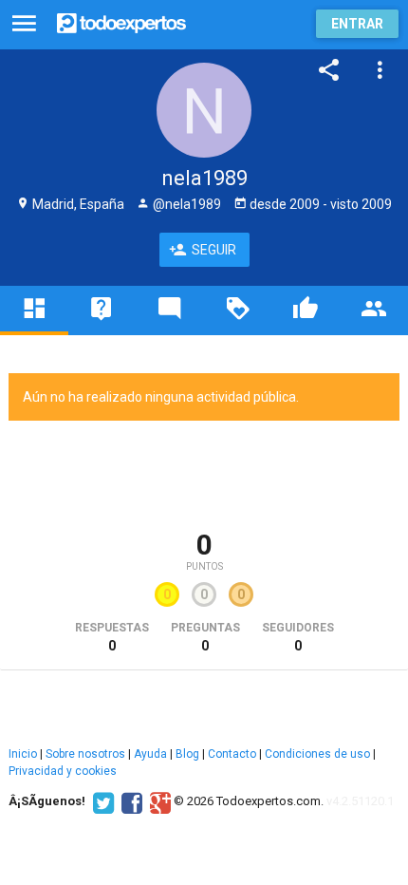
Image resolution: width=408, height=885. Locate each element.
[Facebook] (129, 801)
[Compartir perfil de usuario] (329, 70)
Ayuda (150, 754)
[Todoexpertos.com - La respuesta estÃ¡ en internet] (121, 21)
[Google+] (158, 801)
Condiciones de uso (317, 754)
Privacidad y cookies (63, 771)
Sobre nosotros (85, 754)
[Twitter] (101, 801)
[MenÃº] (24, 24)
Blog (187, 754)
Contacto (232, 754)
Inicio (23, 754)
